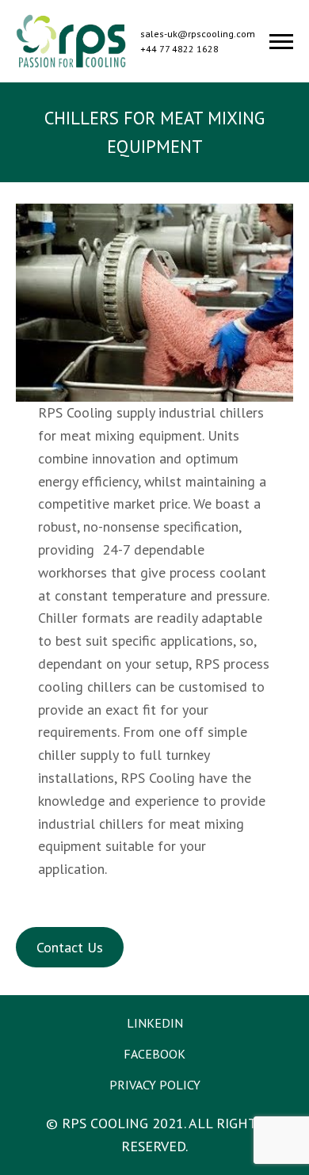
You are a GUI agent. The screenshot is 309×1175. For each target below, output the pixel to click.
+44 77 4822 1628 (179, 49)
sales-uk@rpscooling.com (197, 34)
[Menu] (281, 41)
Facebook (154, 1054)
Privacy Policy (154, 1085)
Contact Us (69, 947)
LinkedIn (155, 1023)
